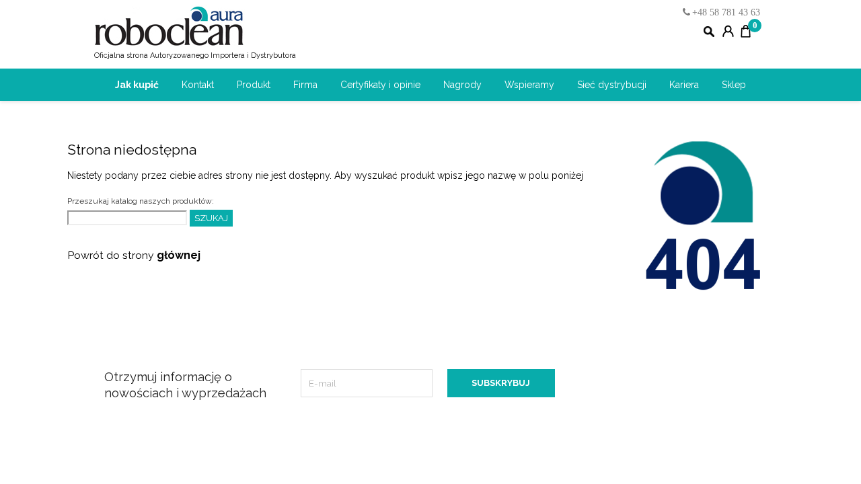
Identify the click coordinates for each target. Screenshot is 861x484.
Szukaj (211, 218)
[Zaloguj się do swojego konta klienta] (728, 33)
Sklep (734, 84)
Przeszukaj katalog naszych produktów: (140, 201)
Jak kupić (137, 84)
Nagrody (462, 84)
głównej (178, 255)
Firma (305, 84)
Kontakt (198, 84)
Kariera (684, 84)
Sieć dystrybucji (611, 84)
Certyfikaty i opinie (380, 84)
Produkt (253, 84)
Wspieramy (529, 84)
